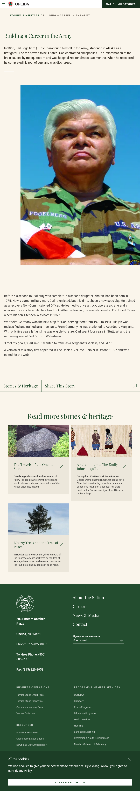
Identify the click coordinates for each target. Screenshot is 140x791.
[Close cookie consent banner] (129, 759)
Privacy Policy (22, 771)
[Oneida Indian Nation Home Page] (18, 4)
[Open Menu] (3, 4)
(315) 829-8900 (36, 644)
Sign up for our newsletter (87, 636)
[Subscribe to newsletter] (122, 640)
